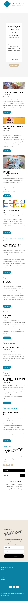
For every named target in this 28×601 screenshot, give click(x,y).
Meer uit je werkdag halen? (13, 92)
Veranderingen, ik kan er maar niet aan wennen (12, 245)
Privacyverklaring (5, 595)
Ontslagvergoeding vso (14, 29)
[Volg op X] (7, 465)
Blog (2, 577)
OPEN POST (14, 65)
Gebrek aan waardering (12, 347)
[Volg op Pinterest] (12, 465)
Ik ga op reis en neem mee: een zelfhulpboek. (14, 380)
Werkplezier (7, 316)
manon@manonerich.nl (7, 567)
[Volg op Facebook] (4, 465)
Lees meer (7, 112)
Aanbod (3, 579)
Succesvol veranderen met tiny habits (13, 128)
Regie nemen (7, 282)
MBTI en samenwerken (11, 210)
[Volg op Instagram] (9, 465)
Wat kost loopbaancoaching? (10, 173)
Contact (3, 569)
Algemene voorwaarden (18, 593)
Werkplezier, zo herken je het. (12, 413)
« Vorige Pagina (7, 446)
